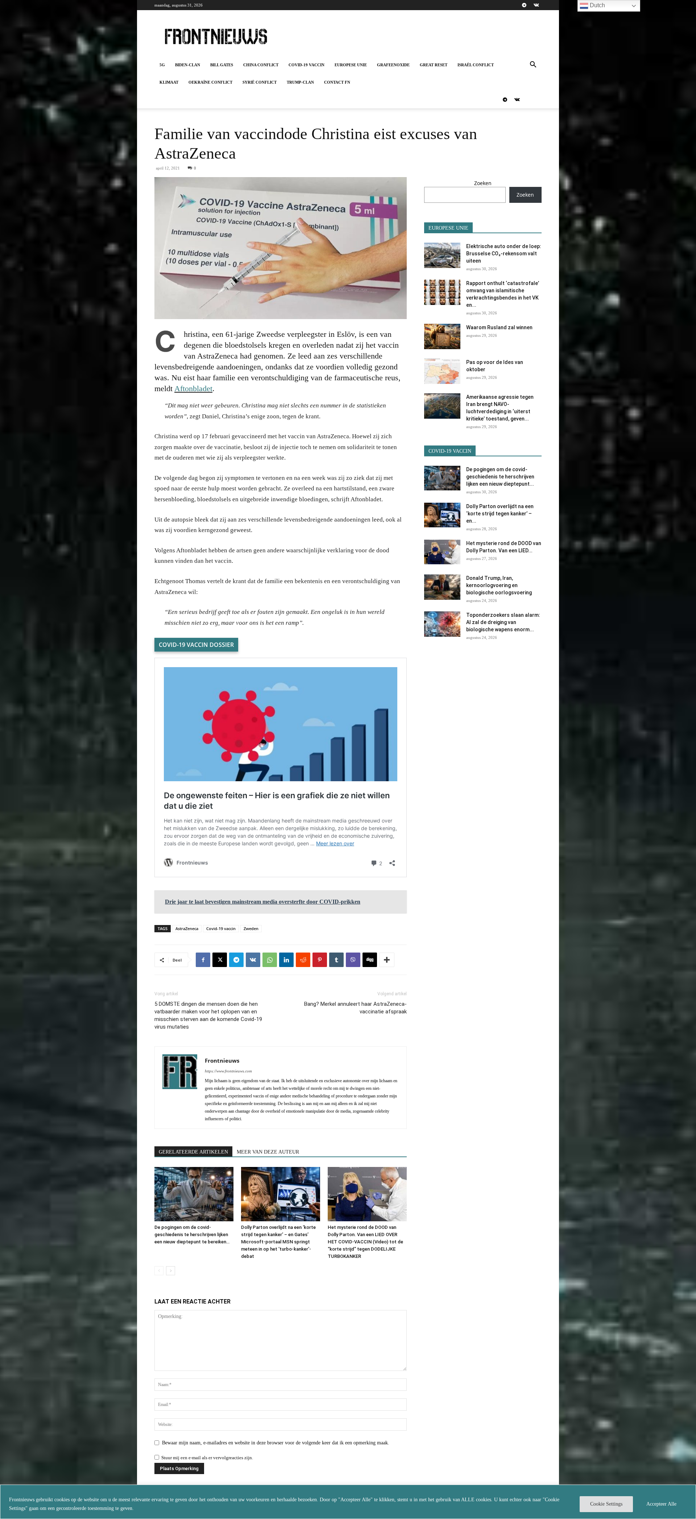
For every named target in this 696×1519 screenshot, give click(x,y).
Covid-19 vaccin (306, 65)
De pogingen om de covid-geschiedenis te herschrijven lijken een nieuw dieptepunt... (500, 476)
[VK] (253, 960)
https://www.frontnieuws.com (228, 1071)
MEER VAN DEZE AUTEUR (268, 1152)
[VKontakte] (536, 5)
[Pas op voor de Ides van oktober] (442, 371)
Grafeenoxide (393, 65)
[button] (533, 65)
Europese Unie (351, 65)
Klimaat (169, 82)
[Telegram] (524, 5)
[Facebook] (203, 960)
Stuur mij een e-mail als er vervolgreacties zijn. (207, 1457)
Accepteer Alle (661, 1504)
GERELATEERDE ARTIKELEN (193, 1152)
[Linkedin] (286, 960)
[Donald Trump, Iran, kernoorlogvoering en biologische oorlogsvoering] (442, 587)
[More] (386, 960)
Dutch (596, 5)
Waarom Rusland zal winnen (499, 327)
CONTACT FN (337, 82)
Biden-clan (187, 65)
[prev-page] (158, 1270)
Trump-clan (300, 82)
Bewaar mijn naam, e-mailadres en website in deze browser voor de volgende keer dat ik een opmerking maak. (275, 1442)
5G (162, 65)
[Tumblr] (336, 960)
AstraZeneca (186, 928)
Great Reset (433, 65)
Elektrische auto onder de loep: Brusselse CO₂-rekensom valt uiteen (503, 253)
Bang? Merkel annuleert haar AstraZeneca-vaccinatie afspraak (355, 1008)
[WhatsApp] (269, 960)
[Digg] (369, 960)
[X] (219, 960)
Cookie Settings (606, 1504)
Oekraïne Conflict (210, 82)
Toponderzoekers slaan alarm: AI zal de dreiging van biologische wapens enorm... (503, 622)
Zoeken (483, 183)
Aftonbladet (193, 388)
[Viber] (353, 960)
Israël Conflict (475, 65)
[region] (348, 1502)
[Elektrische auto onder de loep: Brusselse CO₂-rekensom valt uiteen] (442, 255)
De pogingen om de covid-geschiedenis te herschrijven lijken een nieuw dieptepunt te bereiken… (191, 1234)
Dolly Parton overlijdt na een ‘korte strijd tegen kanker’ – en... (500, 513)
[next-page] (170, 1270)
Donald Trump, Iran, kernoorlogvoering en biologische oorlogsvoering (499, 585)
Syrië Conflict (260, 82)
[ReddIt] (303, 960)
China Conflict (260, 65)
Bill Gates (221, 65)
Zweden (251, 928)
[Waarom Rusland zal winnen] (442, 336)
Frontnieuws (222, 1060)
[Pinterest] (319, 960)
